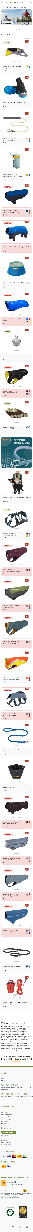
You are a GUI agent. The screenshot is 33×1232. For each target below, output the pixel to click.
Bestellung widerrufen (9, 1132)
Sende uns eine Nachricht (15, 1094)
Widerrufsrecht (5, 1117)
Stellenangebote (5, 1138)
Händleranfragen (6, 1142)
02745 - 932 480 (11, 1085)
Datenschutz (4, 1112)
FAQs (2, 1078)
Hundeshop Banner (6, 1144)
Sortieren (27, 38)
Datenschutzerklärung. (14, 1197)
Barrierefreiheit (5, 1123)
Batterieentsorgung (6, 1119)
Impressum (4, 1121)
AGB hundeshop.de (6, 1114)
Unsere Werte (5, 1135)
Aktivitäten (6, 34)
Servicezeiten (4, 1147)
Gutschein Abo (5, 1140)
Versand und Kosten (6, 1110)
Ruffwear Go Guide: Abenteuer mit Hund (15, 1047)
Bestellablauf (4, 1080)
